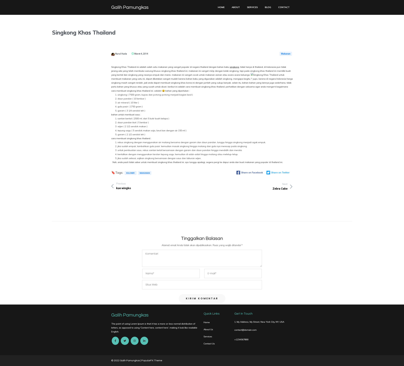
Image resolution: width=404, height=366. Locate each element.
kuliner (130, 173)
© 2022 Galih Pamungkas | (126, 360)
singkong (234, 67)
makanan (145, 173)
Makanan (285, 53)
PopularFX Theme (151, 360)
